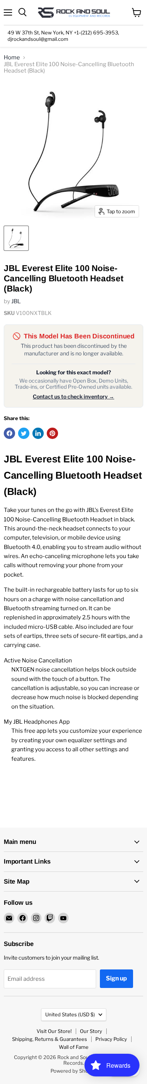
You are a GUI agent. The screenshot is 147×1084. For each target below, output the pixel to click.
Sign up (116, 978)
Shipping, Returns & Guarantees (49, 1039)
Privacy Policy (111, 1039)
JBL (16, 301)
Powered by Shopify (74, 1071)
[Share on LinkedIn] (38, 433)
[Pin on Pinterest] (52, 433)
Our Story (91, 1031)
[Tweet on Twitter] (23, 433)
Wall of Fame (74, 1047)
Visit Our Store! (54, 1031)
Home (12, 57)
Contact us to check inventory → (73, 397)
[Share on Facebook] (9, 433)
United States (70, 1014)
